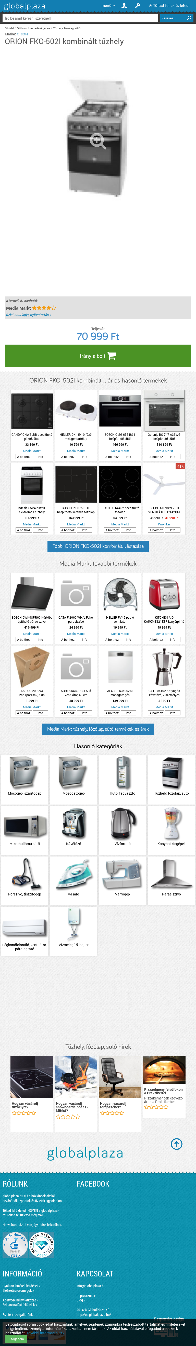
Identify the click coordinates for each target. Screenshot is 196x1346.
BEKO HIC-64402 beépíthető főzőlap (120, 510)
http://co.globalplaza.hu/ (94, 1314)
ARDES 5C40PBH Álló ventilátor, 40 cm (76, 693)
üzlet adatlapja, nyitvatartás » (28, 314)
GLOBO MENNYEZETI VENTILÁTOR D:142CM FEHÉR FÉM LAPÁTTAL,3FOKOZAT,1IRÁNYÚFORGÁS (164, 510)
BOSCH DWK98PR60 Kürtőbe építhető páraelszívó (31, 619)
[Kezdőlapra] (24, 10)
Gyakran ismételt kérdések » (22, 1285)
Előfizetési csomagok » (18, 1290)
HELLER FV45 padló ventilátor (120, 619)
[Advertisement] (98, 1000)
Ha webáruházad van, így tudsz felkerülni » (32, 1224)
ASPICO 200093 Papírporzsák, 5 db (32, 693)
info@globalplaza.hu (91, 1285)
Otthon (21, 28)
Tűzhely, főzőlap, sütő (66, 28)
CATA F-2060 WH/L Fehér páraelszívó (76, 619)
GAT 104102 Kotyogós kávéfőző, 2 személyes (164, 693)
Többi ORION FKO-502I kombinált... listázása (98, 546)
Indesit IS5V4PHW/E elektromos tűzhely (32, 510)
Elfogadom (16, 1339)
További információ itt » (46, 1332)
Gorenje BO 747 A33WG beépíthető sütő (164, 436)
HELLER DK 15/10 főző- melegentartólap (76, 436)
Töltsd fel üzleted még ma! (25, 1215)
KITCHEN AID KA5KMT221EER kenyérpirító (164, 619)
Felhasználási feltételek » (20, 1304)
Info (40, 457)
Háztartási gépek (39, 28)
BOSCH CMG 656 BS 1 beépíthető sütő (120, 436)
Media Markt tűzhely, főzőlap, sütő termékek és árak (98, 729)
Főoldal (9, 28)
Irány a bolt (93, 355)
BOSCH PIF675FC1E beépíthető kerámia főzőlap (76, 510)
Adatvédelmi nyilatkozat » (20, 1300)
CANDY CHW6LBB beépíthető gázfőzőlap (31, 436)
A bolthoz (23, 457)
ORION (22, 34)
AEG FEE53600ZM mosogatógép (120, 693)
